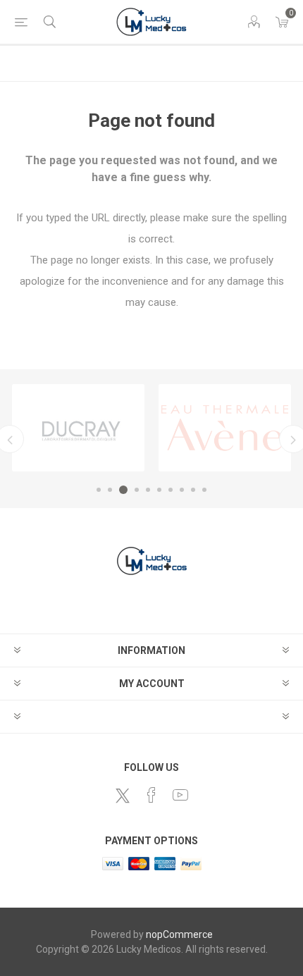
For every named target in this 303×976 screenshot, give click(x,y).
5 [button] (148, 490)
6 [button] (159, 490)
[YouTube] (180, 795)
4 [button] (137, 490)
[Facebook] (151, 795)
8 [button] (182, 490)
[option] (78, 427)
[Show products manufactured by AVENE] (225, 427)
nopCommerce (179, 934)
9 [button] (193, 490)
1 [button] (99, 490)
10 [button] (204, 490)
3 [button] (123, 490)
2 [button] (110, 490)
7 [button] (170, 490)
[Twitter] (122, 795)
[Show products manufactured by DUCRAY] (78, 427)
